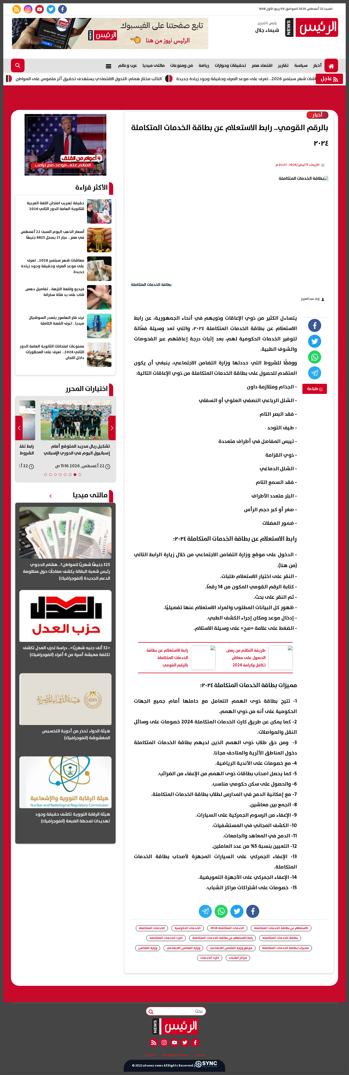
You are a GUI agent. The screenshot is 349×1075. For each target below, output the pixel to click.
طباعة (313, 388)
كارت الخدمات (209, 957)
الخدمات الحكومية (187, 928)
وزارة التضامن (147, 948)
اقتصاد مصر (262, 65)
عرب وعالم (127, 65)
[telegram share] (314, 372)
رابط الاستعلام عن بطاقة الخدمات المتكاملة (222, 938)
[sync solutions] (206, 1066)
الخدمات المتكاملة (152, 928)
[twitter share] (314, 341)
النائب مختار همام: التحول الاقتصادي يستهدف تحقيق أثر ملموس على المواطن (114, 78)
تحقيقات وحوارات (230, 65)
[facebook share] (314, 325)
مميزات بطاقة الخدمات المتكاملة (285, 948)
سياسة (301, 65)
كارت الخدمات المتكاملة (166, 938)
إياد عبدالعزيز (310, 298)
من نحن (199, 1055)
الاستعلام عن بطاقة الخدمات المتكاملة (281, 928)
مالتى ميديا (154, 65)
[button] (80, 474)
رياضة (203, 65)
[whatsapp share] (314, 357)
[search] (18, 65)
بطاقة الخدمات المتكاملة (280, 938)
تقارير (283, 65)
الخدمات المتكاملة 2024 (227, 928)
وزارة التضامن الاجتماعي (183, 948)
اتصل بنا (150, 1055)
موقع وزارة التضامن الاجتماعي (231, 948)
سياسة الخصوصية (175, 1055)
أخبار (317, 65)
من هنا (288, 565)
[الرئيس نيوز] (311, 28)
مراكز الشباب (238, 957)
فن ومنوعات (181, 65)
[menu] (108, 65)
